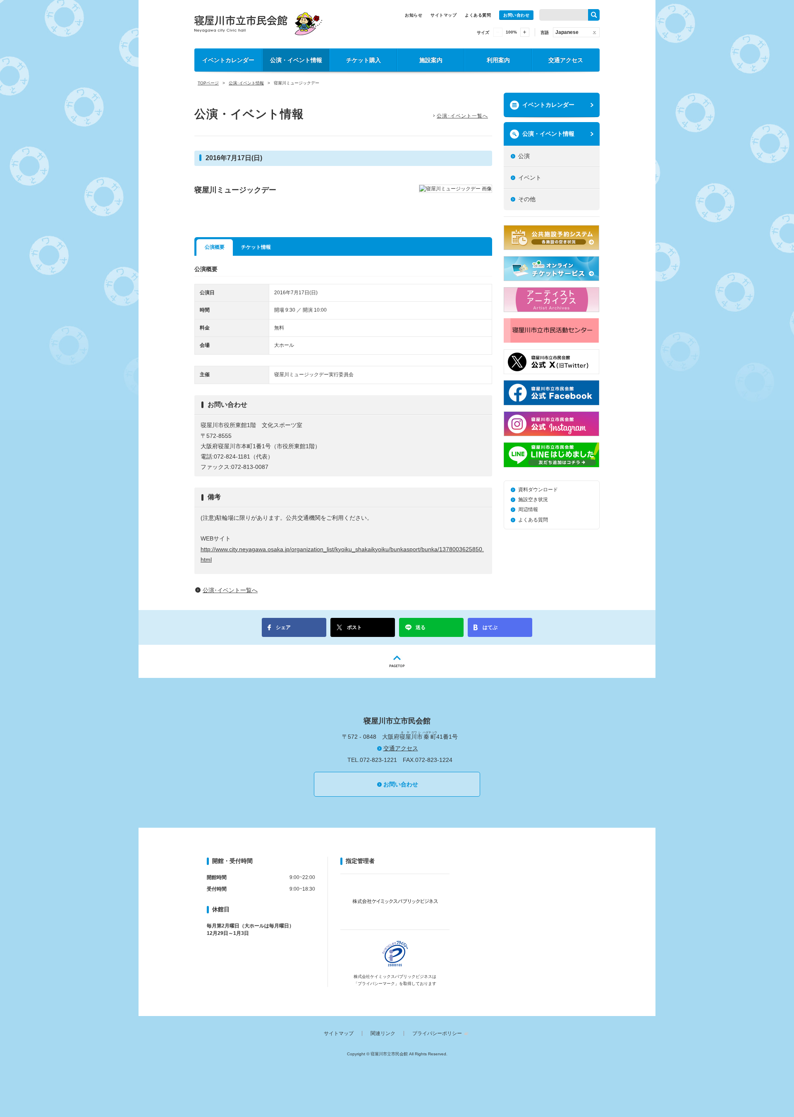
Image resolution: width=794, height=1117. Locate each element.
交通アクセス (565, 60)
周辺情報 (528, 509)
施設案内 (430, 60)
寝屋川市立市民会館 (258, 23)
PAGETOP (397, 661)
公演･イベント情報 (246, 83)
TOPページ (208, 83)
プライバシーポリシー (437, 1033)
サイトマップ (443, 15)
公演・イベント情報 (296, 60)
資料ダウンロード (538, 489)
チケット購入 (363, 60)
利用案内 (498, 60)
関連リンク (383, 1033)
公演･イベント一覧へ (462, 116)
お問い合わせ (516, 15)
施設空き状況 (533, 499)
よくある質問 (478, 15)
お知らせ (413, 15)
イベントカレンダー (228, 60)
